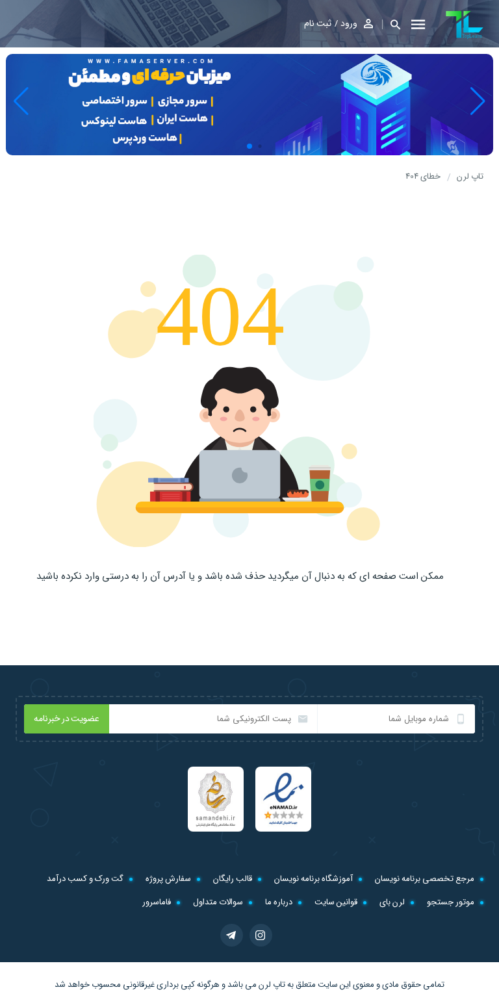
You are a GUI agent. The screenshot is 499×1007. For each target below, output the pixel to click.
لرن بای (392, 902)
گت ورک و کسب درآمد (85, 879)
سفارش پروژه (168, 879)
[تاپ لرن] (464, 25)
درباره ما (278, 902)
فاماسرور (156, 902)
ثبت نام (317, 23)
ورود (348, 23)
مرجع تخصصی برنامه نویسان (424, 879)
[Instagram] (261, 935)
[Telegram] (231, 935)
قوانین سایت (335, 902)
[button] (391, 24)
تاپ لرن (272, 984)
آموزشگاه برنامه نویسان (313, 879)
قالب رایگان (232, 879)
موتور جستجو (450, 902)
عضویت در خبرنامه (66, 718)
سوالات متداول (218, 902)
